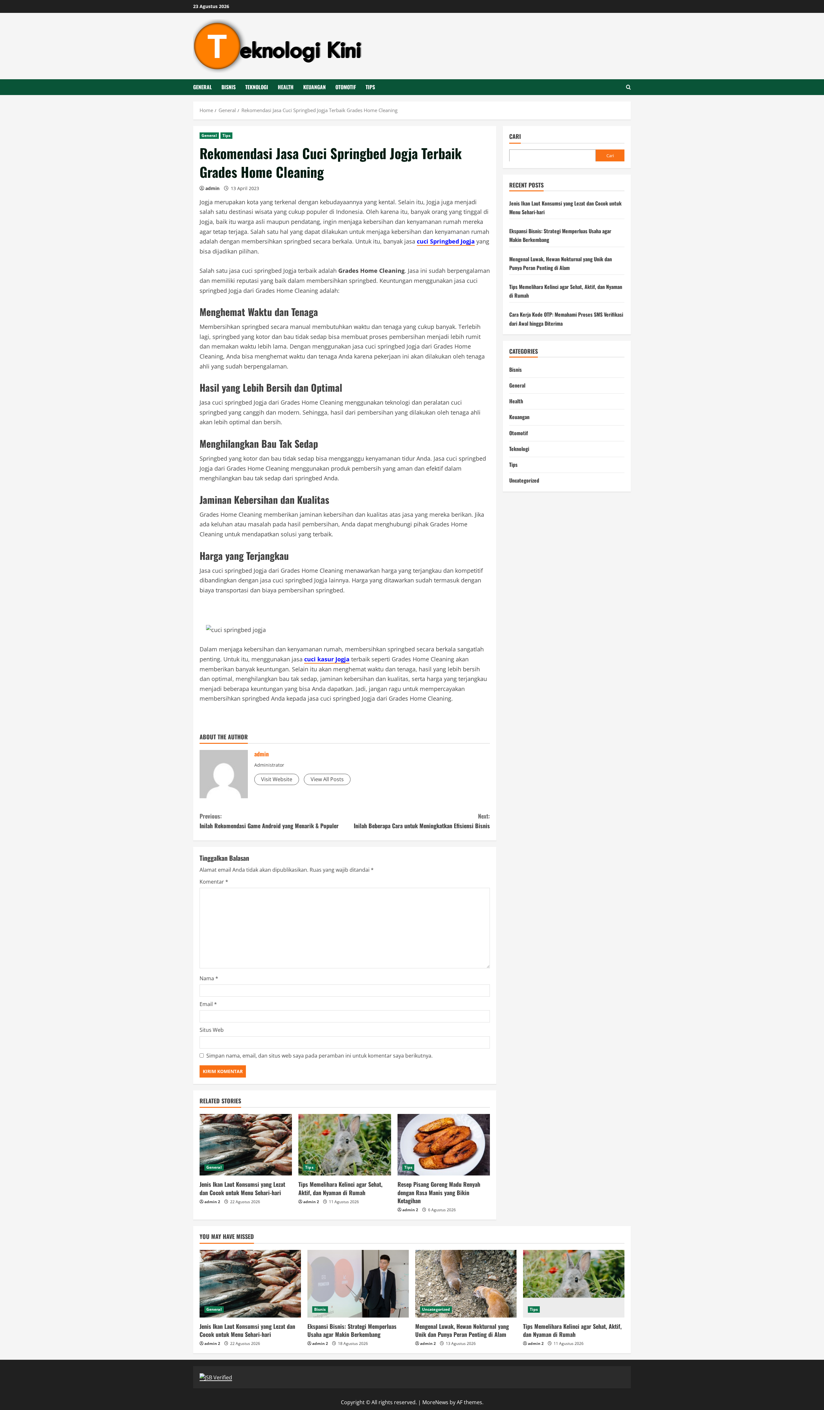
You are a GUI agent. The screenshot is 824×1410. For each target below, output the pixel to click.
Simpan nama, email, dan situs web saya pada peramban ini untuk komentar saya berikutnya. (319, 1055)
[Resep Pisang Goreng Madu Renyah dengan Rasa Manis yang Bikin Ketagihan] (444, 1145)
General (202, 87)
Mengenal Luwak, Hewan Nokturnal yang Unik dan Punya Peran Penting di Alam (462, 1330)
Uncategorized (524, 480)
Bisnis (228, 87)
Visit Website (276, 779)
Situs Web (212, 1029)
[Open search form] (628, 87)
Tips (370, 87)
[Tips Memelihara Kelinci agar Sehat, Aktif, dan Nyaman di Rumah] (344, 1145)
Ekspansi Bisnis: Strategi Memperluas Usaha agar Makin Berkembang (352, 1330)
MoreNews (435, 1402)
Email (208, 1004)
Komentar (214, 881)
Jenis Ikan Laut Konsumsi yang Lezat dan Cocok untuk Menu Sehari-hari (242, 1188)
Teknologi (256, 87)
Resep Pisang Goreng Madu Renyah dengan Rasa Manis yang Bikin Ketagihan (439, 1192)
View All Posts (327, 779)
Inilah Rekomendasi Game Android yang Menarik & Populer (269, 821)
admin (212, 188)
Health (286, 87)
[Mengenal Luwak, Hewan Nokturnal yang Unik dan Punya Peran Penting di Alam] (466, 1284)
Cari (515, 136)
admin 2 (212, 1201)
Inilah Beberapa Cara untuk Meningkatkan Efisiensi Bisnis (422, 821)
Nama (209, 978)
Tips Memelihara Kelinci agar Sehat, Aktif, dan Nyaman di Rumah (340, 1188)
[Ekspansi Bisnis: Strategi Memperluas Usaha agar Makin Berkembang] (358, 1284)
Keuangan (314, 87)
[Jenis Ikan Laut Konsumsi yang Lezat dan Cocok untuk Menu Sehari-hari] (246, 1145)
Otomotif (345, 87)
